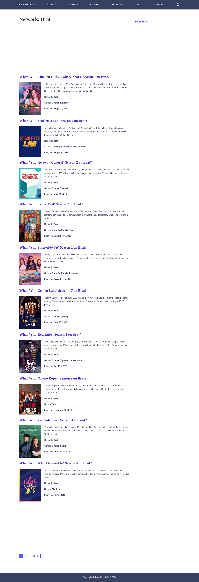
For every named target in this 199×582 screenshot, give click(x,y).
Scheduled (51, 4)
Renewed (73, 4)
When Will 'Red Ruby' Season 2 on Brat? (50, 334)
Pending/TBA (117, 4)
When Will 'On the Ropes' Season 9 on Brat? (52, 378)
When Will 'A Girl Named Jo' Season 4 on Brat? (55, 463)
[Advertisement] (74, 48)
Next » (36, 556)
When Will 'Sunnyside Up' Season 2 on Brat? (53, 247)
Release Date (99, 577)
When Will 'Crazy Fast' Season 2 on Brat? (51, 204)
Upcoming (159, 4)
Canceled (94, 4)
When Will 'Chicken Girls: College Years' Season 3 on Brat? (64, 77)
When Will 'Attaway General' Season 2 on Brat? (55, 162)
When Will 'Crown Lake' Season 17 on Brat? (53, 290)
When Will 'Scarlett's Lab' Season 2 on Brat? (53, 121)
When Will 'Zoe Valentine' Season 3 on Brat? (53, 420)
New (139, 4)
